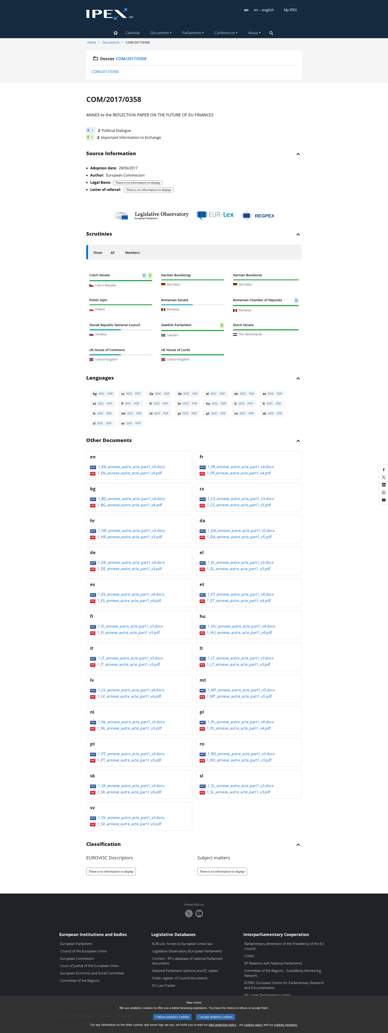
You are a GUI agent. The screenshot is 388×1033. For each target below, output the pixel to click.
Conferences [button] (225, 32)
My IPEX (290, 9)
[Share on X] (383, 477)
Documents (110, 42)
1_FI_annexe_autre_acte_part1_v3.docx (130, 626)
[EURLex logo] (215, 215)
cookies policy (253, 1024)
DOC (102, 394)
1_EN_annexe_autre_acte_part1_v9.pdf (129, 473)
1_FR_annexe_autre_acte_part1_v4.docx (240, 466)
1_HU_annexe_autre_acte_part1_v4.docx (241, 626)
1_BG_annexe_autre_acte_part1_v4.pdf (129, 504)
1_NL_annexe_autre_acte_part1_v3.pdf (128, 728)
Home (91, 42)
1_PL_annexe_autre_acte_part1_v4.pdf (238, 728)
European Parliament (76, 943)
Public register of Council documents (179, 978)
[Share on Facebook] (384, 469)
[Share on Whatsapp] (384, 492)
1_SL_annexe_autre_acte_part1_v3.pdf (238, 792)
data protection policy (222, 1024)
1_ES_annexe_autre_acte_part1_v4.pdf (128, 600)
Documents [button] (160, 32)
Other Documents (109, 440)
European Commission (77, 958)
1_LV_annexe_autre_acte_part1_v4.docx (130, 690)
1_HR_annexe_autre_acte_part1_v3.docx (131, 530)
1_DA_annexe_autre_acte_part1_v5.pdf (238, 536)
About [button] (253, 32)
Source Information (111, 153)
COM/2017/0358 (105, 71)
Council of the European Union (83, 951)
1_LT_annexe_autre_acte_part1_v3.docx (240, 658)
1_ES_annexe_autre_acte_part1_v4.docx (130, 594)
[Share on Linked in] (384, 484)
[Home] (109, 12)
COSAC (249, 956)
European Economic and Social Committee (92, 973)
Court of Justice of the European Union (89, 965)
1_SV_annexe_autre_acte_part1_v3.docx (130, 817)
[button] (115, 33)
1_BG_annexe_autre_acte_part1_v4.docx (131, 498)
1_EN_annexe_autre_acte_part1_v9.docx (131, 466)
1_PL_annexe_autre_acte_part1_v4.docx (240, 721)
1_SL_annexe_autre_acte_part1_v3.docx (240, 785)
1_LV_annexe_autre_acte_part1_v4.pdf (128, 696)
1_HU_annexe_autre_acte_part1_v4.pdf (239, 632)
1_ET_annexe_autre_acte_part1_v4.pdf (238, 600)
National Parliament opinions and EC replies (185, 970)
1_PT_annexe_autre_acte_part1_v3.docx (130, 753)
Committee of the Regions (79, 980)
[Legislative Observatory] (151, 215)
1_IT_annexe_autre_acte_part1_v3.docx (130, 658)
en (246, 9)
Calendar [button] (133, 32)
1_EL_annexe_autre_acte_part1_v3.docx (240, 562)
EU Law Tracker (164, 985)
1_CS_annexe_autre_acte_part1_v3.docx (240, 498)
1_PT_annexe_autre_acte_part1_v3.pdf (128, 760)
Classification (103, 844)
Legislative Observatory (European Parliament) (187, 951)
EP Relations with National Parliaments (273, 963)
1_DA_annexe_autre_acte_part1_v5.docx (241, 530)
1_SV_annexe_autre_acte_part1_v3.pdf (128, 823)
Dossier (123, 58)
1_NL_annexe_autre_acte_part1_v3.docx (131, 721)
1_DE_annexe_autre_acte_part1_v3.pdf (129, 568)
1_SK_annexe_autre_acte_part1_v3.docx (130, 785)
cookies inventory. (286, 1024)
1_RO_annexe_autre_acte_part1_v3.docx (241, 753)
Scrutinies (99, 234)
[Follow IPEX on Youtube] (199, 913)
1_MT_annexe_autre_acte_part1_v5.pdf (239, 696)
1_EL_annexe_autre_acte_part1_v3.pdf (238, 568)
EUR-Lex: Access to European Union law (182, 943)
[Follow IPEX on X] (188, 913)
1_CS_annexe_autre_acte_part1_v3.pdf (238, 504)
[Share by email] (384, 499)
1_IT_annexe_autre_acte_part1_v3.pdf (128, 664)
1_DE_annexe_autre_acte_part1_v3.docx (131, 562)
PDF (110, 394)
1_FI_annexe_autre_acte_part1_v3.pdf (128, 632)
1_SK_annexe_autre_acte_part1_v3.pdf (128, 792)
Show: (98, 252)
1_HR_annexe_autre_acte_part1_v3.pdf (129, 536)
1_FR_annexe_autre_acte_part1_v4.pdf (238, 473)
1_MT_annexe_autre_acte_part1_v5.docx (241, 690)
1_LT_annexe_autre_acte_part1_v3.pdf (238, 664)
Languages (100, 378)
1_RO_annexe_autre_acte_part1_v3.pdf (238, 760)
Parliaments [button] (191, 32)
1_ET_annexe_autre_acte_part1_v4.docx (240, 594)
